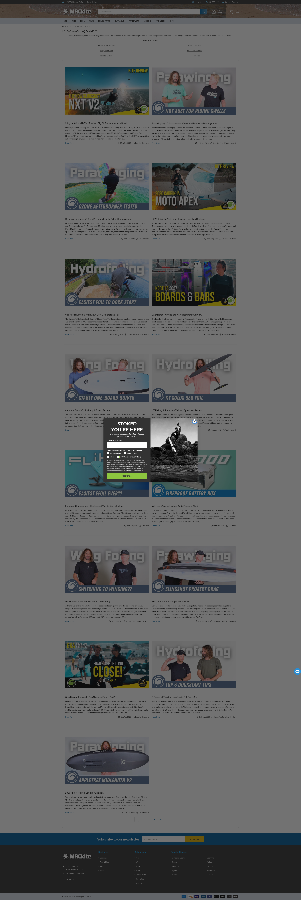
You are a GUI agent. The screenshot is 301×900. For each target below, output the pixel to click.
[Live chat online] (297, 671)
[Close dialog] (194, 421)
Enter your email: (114, 440)
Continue (127, 476)
